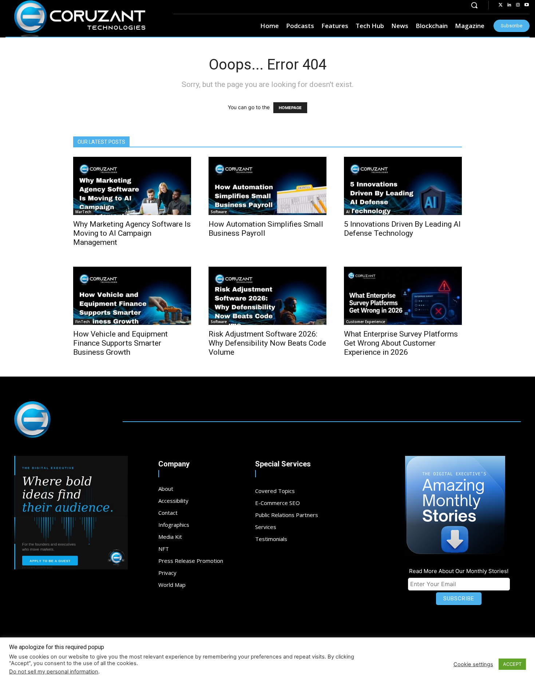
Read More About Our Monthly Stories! (458, 571)
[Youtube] (526, 5)
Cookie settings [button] (473, 664)
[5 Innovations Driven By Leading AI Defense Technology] (403, 186)
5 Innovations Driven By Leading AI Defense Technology (402, 229)
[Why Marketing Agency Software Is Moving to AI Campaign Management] (132, 186)
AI (348, 211)
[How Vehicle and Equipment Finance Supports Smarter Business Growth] (132, 296)
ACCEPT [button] (512, 664)
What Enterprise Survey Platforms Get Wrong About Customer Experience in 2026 (401, 343)
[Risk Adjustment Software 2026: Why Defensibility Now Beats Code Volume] (267, 296)
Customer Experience (365, 321)
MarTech (83, 211)
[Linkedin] (509, 5)
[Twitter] (500, 5)
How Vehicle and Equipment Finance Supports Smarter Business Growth (120, 343)
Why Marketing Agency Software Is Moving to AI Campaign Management (132, 233)
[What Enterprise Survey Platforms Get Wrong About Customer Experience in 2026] (403, 296)
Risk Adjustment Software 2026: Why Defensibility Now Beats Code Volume (267, 343)
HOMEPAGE (290, 107)
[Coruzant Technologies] (79, 18)
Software (219, 211)
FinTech (82, 321)
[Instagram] (518, 5)
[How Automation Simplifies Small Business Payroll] (267, 186)
